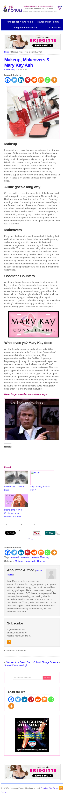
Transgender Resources (24, 27)
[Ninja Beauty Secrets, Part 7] (41, 478)
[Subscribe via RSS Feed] (9, 642)
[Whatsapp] (48, 80)
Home (6, 52)
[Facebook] (8, 80)
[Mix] (41, 80)
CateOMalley (9, 69)
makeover (25, 557)
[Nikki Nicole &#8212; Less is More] (15, 478)
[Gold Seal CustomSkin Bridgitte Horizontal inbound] (32, 49)
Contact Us (55, 27)
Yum (31, 539)
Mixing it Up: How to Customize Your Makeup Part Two (13, 513)
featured (15, 557)
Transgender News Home (19, 21)
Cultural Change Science (45, 662)
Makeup (19, 561)
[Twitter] (14, 80)
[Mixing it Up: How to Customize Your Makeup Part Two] (15, 501)
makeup (35, 557)
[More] (54, 80)
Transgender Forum (48, 21)
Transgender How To (34, 561)
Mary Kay (45, 557)
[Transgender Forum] (32, 11)
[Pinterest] (28, 80)
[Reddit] (34, 80)
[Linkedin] (21, 80)
